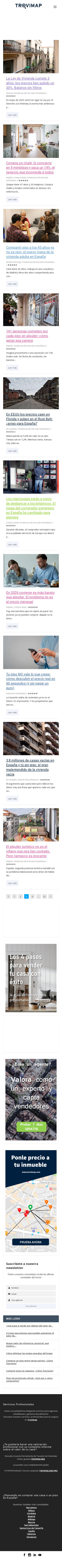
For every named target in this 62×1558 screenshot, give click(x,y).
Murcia (31, 1522)
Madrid (31, 1516)
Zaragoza (31, 1537)
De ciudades (11, 429)
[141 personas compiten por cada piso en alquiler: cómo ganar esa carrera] (31, 309)
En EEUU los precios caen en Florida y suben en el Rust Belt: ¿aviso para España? (29, 419)
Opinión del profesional (28, 779)
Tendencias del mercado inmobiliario (30, 93)
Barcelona (31, 1507)
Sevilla (31, 1531)
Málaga (31, 1519)
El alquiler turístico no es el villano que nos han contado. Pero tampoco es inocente (28, 851)
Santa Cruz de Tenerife (31, 1528)
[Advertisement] (31, 27)
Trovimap (32, 1419)
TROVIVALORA (38, 1459)
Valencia (31, 1534)
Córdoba (31, 1513)
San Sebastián (31, 1525)
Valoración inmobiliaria (16, 693)
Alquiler (9, 177)
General (9, 93)
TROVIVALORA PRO (48, 1470)
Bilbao (31, 1510)
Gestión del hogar (14, 262)
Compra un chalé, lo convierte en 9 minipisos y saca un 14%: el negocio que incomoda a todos (30, 167)
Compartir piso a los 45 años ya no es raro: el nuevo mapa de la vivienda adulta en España (30, 252)
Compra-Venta (20, 177)
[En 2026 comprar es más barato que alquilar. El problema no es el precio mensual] (31, 570)
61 (44, 896)
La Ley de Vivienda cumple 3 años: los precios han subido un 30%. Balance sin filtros (30, 83)
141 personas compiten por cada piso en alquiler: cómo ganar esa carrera (27, 335)
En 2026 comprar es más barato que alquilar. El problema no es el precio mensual (30, 597)
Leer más (12, 114)
